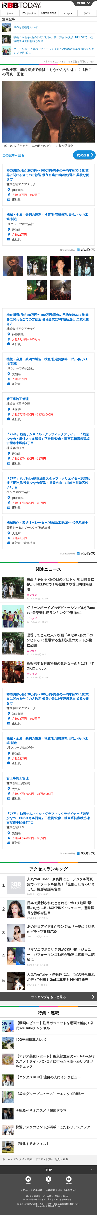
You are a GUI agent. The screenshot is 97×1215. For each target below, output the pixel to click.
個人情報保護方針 (67, 1190)
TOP (48, 1170)
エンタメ (67, 13)
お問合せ (25, 1190)
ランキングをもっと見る (48, 996)
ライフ (87, 13)
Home (28, 1183)
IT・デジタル (29, 13)
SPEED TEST (48, 13)
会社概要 (50, 1190)
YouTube (69, 1183)
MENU (81, 3)
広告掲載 (37, 1190)
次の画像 (83, 154)
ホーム (10, 13)
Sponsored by (67, 250)
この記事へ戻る (13, 155)
